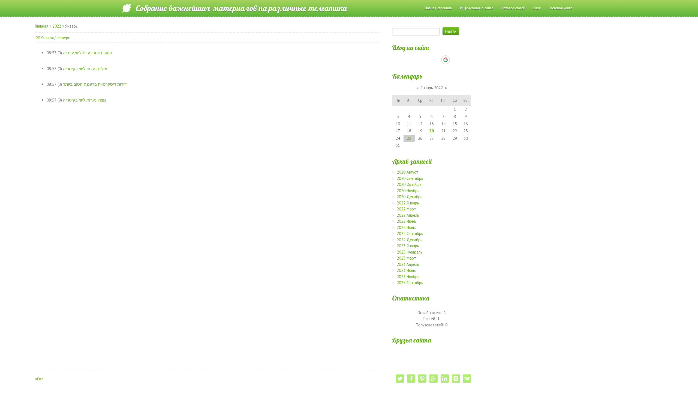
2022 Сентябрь (410, 233)
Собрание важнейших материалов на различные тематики (241, 8)
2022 (56, 26)
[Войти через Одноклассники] (455, 60)
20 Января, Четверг (53, 37)
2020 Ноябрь (408, 190)
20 (431, 130)
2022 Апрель (408, 215)
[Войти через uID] (408, 60)
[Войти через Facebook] (427, 60)
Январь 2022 (431, 87)
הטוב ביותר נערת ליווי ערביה (87, 52)
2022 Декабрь (409, 239)
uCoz (39, 378)
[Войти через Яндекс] (436, 60)
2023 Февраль (409, 252)
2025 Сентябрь (410, 282)
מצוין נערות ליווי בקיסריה (84, 100)
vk (467, 378)
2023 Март (406, 258)
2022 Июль (406, 227)
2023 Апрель (408, 264)
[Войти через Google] (445, 59)
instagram (456, 378)
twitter (400, 378)
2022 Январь (408, 203)
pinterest (422, 378)
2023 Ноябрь (408, 276)
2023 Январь (408, 245)
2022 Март (406, 209)
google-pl (433, 378)
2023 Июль (406, 270)
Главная (41, 26)
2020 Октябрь (409, 184)
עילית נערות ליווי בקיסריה (85, 68)
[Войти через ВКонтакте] (417, 60)
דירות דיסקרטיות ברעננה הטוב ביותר (95, 84)
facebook (411, 378)
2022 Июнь (406, 221)
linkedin (445, 378)
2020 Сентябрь (410, 178)
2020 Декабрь (409, 196)
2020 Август (407, 172)
